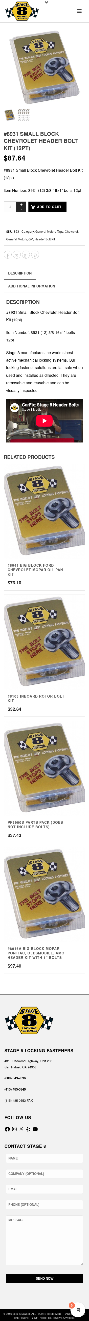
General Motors (45, 231)
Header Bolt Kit (45, 239)
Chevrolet (71, 231)
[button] (75, 39)
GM (30, 239)
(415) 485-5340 (15, 1089)
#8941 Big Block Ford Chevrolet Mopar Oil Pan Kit (35, 570)
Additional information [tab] (31, 285)
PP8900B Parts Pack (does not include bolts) (35, 824)
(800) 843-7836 (15, 1078)
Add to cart (49, 206)
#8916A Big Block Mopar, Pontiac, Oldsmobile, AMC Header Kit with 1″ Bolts (36, 953)
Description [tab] (20, 273)
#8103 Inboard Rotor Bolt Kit (36, 698)
